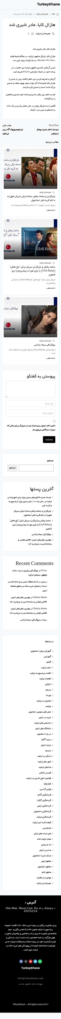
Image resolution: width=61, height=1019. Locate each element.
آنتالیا (48, 662)
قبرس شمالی (45, 773)
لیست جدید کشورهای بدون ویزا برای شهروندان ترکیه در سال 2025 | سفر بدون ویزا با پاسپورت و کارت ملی (29, 501)
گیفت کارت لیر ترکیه (42, 822)
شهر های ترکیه (44, 762)
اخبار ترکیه (46, 668)
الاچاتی (48, 684)
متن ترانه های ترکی (42, 833)
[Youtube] (31, 961)
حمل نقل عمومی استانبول (39, 712)
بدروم (48, 690)
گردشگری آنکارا (44, 800)
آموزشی (47, 657)
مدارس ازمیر (45, 850)
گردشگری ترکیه (44, 817)
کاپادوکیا (47, 784)
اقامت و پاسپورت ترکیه (40, 673)
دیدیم (48, 751)
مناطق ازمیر (46, 861)
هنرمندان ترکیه (42, 14)
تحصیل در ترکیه (44, 701)
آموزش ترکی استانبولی (41, 651)
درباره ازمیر (46, 745)
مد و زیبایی (46, 845)
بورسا (48, 695)
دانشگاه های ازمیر (43, 728)
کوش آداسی (45, 789)
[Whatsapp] (40, 961)
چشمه (48, 706)
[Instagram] (26, 961)
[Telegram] (35, 961)
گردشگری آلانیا (44, 795)
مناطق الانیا (46, 872)
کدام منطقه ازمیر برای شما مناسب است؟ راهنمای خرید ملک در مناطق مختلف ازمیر (27, 586)
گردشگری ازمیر (44, 806)
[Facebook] (21, 961)
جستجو (50, 461)
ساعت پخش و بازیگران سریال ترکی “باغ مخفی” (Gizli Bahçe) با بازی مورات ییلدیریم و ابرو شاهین (32, 271)
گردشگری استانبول (42, 811)
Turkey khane (40, 597)
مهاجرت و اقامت (44, 878)
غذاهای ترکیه (45, 767)
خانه (53, 14)
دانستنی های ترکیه (42, 723)
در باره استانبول (44, 734)
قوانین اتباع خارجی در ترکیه (38, 778)
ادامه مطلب (50, 210)
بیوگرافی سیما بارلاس (44, 345)
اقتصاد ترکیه (45, 679)
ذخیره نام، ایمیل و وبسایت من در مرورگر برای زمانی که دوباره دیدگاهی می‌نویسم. (31, 428)
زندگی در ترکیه (44, 756)
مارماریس (47, 828)
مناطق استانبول (44, 867)
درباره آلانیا (46, 739)
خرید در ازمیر (45, 717)
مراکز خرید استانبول (42, 856)
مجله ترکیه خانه (44, 839)
